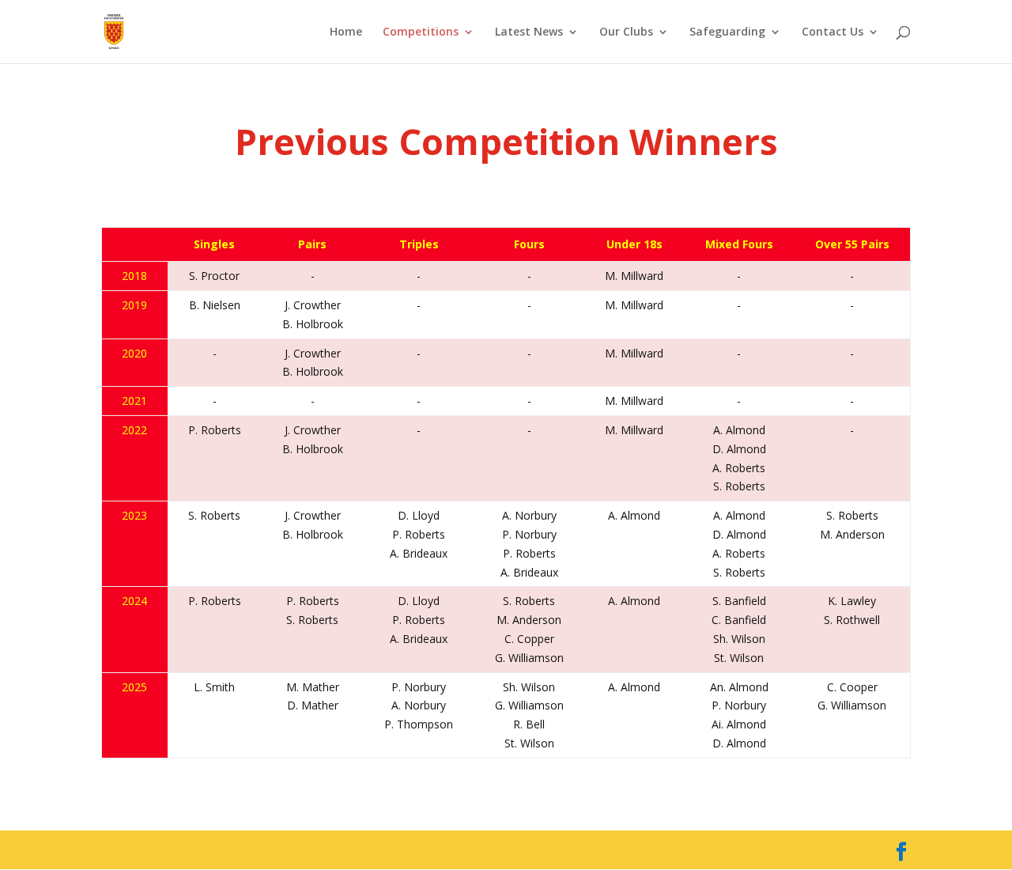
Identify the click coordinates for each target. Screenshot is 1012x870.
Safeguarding (727, 32)
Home (346, 32)
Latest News (529, 32)
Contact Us (832, 32)
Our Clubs (626, 32)
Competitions (421, 32)
